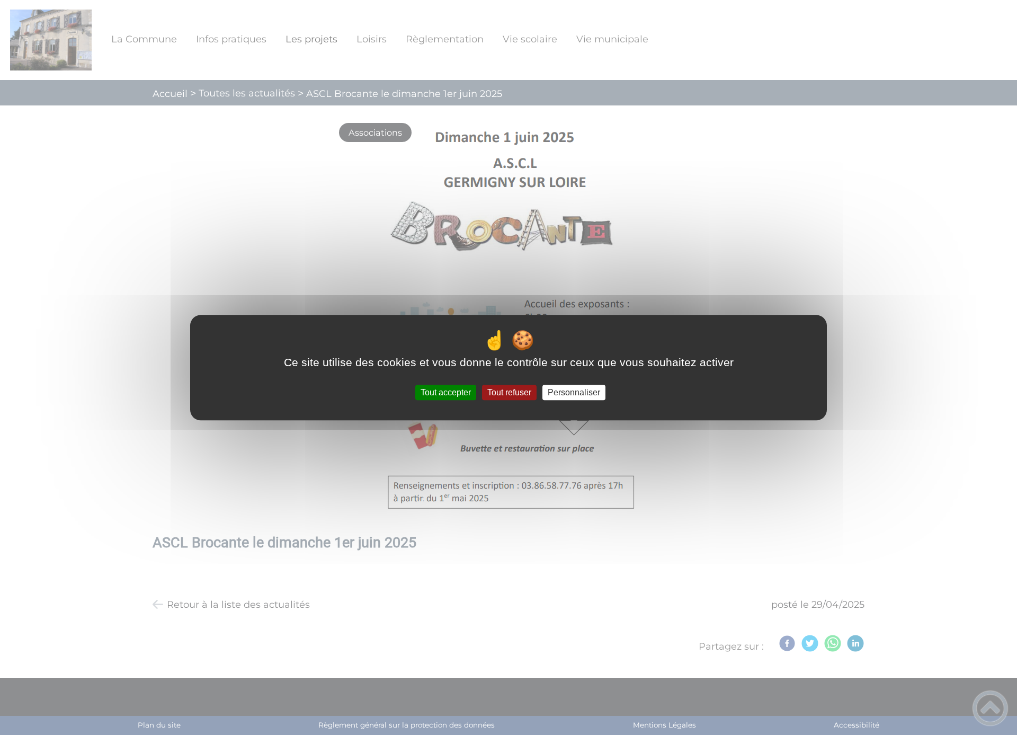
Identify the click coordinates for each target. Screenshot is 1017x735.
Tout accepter (446, 392)
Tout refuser (509, 392)
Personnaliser (574, 392)
